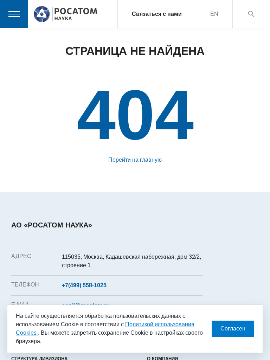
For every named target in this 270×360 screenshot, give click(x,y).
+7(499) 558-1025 (84, 285)
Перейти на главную (135, 160)
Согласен (232, 329)
